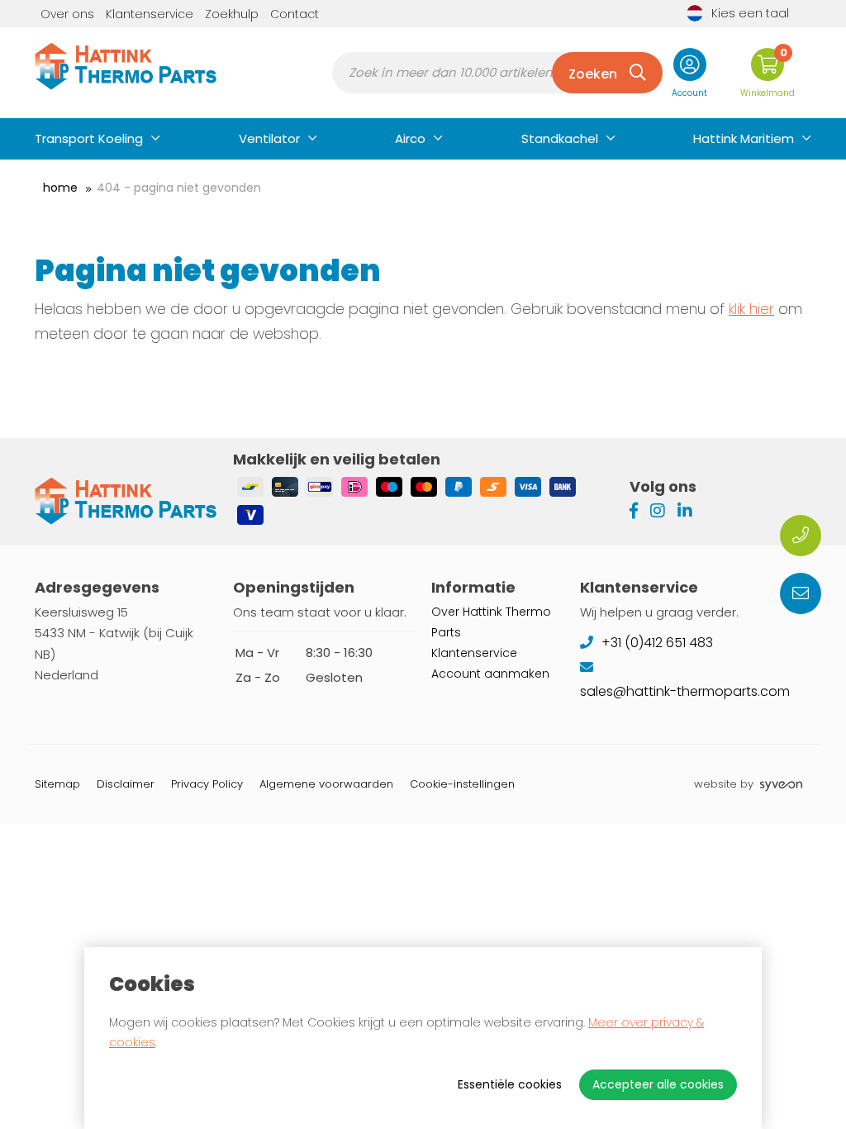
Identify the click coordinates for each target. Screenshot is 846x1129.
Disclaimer (125, 784)
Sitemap (57, 784)
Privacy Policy (207, 784)
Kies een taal (750, 13)
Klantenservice (149, 14)
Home (60, 187)
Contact (294, 14)
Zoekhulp (232, 14)
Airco (410, 138)
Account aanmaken (490, 673)
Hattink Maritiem (743, 138)
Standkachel (559, 138)
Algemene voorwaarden (326, 784)
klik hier (751, 309)
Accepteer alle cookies (658, 1084)
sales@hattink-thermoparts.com (686, 691)
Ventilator (269, 138)
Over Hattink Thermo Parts (491, 622)
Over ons (67, 14)
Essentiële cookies (510, 1084)
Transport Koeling (89, 138)
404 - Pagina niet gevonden (179, 187)
